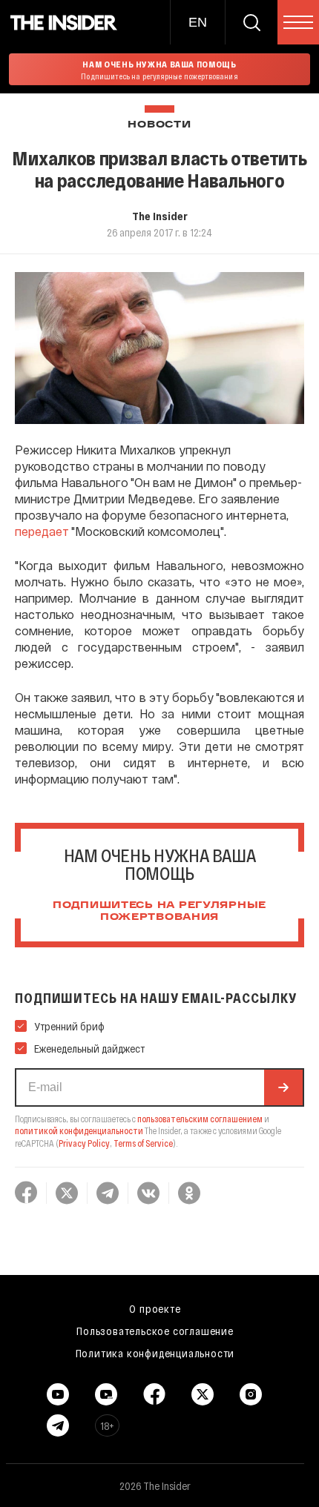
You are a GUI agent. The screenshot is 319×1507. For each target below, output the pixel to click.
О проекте (154, 1308)
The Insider (160, 215)
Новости (159, 125)
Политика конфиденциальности (155, 1352)
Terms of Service (143, 1143)
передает (42, 531)
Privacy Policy (84, 1143)
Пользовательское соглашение (155, 1330)
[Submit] (283, 1087)
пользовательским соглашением (200, 1118)
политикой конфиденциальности (79, 1130)
